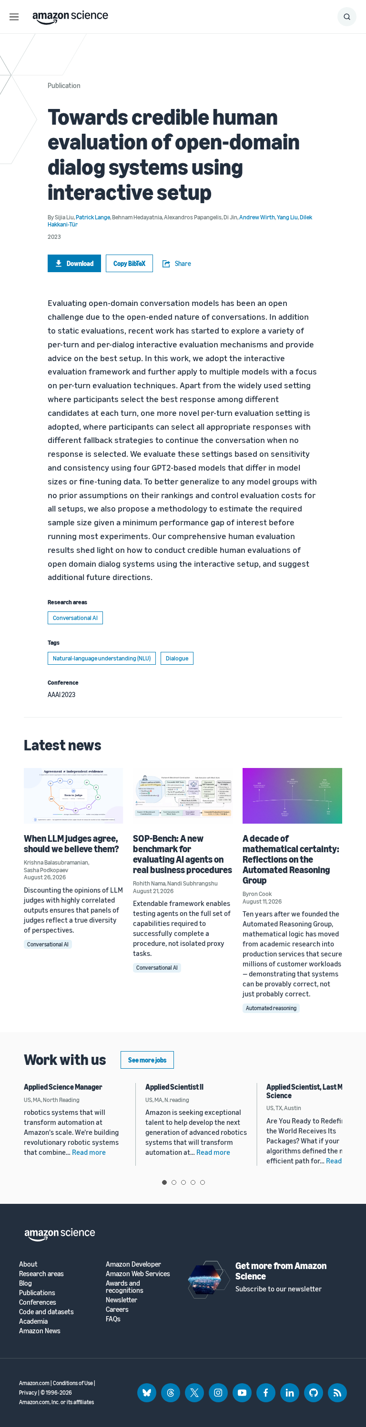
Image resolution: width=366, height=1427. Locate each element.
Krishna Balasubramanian (56, 862)
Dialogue (177, 658)
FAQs (113, 1318)
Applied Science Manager (63, 1087)
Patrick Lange (93, 217)
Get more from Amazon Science (280, 1270)
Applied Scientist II (174, 1087)
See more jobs (147, 1060)
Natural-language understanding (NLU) (102, 658)
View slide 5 (202, 1182)
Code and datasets (46, 1311)
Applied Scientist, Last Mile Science (308, 1091)
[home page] (70, 15)
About (28, 1264)
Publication (64, 85)
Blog (25, 1283)
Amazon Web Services (138, 1273)
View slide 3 (183, 1182)
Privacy (28, 1392)
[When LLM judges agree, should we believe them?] (73, 796)
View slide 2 (174, 1182)
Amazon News (40, 1330)
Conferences (37, 1302)
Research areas (41, 1273)
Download (80, 263)
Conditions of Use (73, 1383)
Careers (117, 1309)
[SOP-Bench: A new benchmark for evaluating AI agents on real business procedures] (183, 796)
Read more (89, 1152)
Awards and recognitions (124, 1286)
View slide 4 (193, 1182)
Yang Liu (287, 217)
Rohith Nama (149, 883)
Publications (37, 1292)
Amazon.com (34, 1383)
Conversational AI (75, 617)
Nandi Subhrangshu (192, 883)
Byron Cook (257, 893)
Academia (33, 1321)
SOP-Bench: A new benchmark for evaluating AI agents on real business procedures (182, 854)
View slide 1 (164, 1182)
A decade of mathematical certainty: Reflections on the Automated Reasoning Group (291, 859)
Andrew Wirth (257, 217)
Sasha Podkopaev (46, 870)
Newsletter (121, 1299)
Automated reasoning (271, 1008)
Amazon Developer (133, 1264)
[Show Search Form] (346, 16)
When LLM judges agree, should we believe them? (71, 843)
